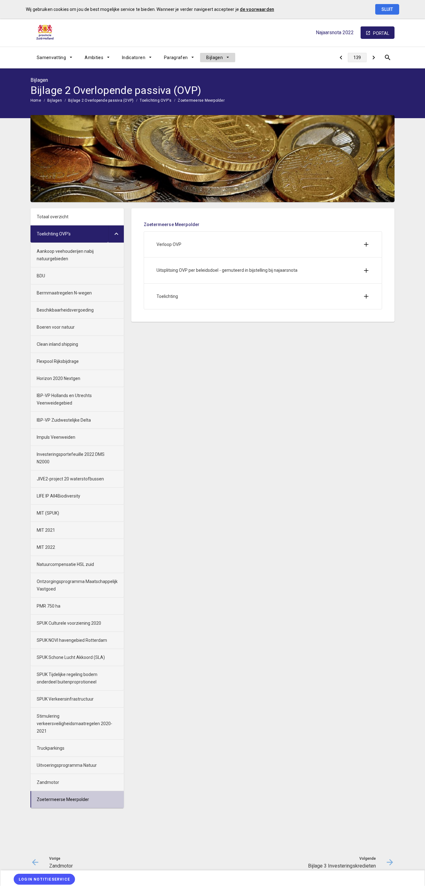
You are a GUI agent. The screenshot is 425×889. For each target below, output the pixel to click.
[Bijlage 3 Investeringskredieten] (374, 57)
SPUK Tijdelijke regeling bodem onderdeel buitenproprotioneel (67, 678)
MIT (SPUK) (48, 513)
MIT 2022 (46, 547)
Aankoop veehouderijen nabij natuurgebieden (65, 255)
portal (381, 33)
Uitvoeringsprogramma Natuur (67, 765)
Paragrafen (176, 57)
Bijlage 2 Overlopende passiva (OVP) (100, 100)
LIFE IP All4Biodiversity (58, 495)
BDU (41, 275)
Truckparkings (50, 748)
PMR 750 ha (48, 606)
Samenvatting (51, 57)
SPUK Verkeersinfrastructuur (65, 699)
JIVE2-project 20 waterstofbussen (70, 478)
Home (35, 100)
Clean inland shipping (57, 344)
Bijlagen (214, 57)
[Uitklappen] (116, 234)
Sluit (387, 9)
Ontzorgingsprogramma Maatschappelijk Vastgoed (77, 585)
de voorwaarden (257, 9)
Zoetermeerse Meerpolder (201, 100)
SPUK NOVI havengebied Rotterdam (72, 640)
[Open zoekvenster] (388, 57)
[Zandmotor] (341, 57)
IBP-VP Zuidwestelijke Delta (64, 420)
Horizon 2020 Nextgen (58, 378)
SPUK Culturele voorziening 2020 (69, 623)
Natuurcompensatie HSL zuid (65, 564)
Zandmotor (48, 782)
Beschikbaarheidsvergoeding (65, 310)
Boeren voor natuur (56, 327)
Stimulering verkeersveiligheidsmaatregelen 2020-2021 (74, 724)
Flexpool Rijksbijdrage (58, 361)
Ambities (94, 57)
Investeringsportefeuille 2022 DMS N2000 (71, 458)
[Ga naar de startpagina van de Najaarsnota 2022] (46, 33)
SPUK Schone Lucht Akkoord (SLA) (71, 657)
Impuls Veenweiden (56, 437)
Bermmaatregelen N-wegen (64, 292)
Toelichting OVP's (155, 100)
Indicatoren (133, 57)
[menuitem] (54, 57)
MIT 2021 (46, 530)
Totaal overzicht (52, 216)
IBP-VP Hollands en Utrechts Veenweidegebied (64, 399)
